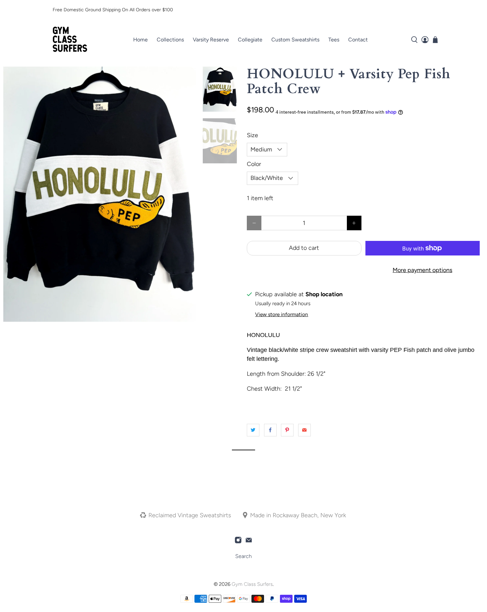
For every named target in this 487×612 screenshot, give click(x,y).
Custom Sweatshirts (295, 39)
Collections (170, 39)
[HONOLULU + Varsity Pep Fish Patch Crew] (99, 194)
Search (243, 556)
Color (254, 164)
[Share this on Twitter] (253, 430)
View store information (281, 314)
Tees (333, 39)
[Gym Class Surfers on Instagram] (238, 541)
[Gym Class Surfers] (70, 40)
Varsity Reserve (211, 39)
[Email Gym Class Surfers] (248, 541)
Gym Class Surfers (252, 584)
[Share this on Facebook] (270, 430)
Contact (358, 39)
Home (140, 39)
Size (252, 135)
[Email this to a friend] (304, 430)
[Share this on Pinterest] (287, 430)
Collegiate (250, 39)
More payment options (422, 270)
